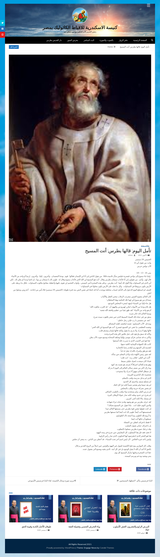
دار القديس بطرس (54, 40)
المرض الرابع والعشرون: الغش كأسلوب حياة (131, 528)
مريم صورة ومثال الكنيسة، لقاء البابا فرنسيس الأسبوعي (51, 480)
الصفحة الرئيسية (140, 40)
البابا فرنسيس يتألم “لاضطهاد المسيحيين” (135, 480)
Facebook (142, 469)
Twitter (128, 469)
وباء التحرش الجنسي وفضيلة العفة (84, 526)
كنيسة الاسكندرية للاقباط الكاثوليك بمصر (80, 27)
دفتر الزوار (123, 40)
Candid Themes (107, 547)
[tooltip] (2, 23)
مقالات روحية (145, 245)
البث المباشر (89, 40)
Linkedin (99, 469)
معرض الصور (72, 40)
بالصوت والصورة (106, 40)
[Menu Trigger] (148, 5)
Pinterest (114, 469)
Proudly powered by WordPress (61, 547)
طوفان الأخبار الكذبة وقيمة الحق (36, 526)
